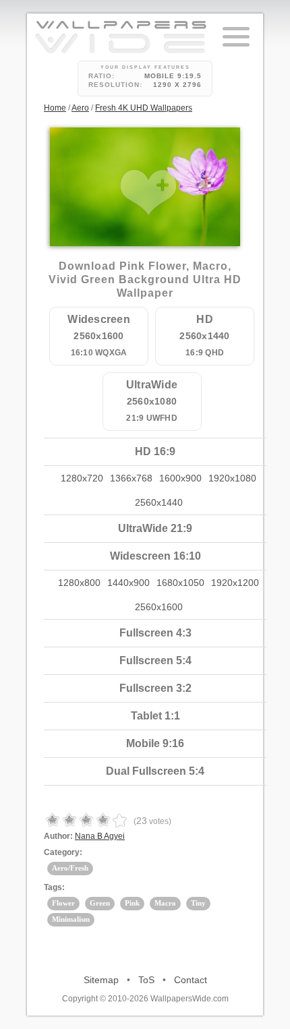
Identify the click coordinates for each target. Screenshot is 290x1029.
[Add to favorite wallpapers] (148, 193)
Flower (63, 903)
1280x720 (82, 478)
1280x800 (79, 582)
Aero (80, 108)
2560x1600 (159, 606)
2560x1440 (159, 502)
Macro (165, 903)
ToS (146, 979)
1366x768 (131, 478)
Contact (190, 979)
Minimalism (71, 919)
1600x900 (180, 478)
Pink (132, 903)
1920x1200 (235, 582)
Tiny (198, 903)
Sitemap (101, 979)
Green (100, 903)
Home (55, 108)
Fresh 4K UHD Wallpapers (143, 108)
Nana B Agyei (100, 836)
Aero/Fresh (70, 868)
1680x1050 (180, 582)
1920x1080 (232, 478)
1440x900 (128, 582)
